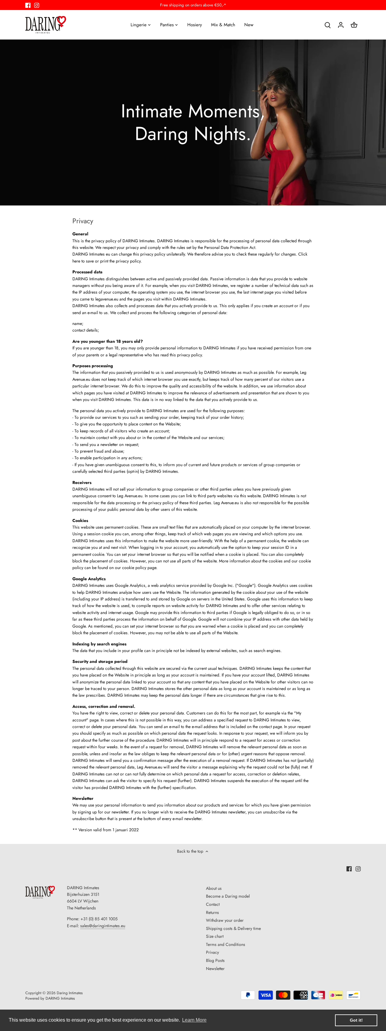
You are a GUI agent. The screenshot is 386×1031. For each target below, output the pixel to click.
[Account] (340, 24)
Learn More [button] (194, 1020)
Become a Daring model (228, 896)
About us (214, 888)
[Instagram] (36, 5)
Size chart (214, 936)
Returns (212, 912)
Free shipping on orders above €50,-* (193, 5)
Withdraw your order (225, 920)
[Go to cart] (354, 24)
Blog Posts (215, 960)
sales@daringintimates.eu (102, 926)
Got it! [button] (356, 1020)
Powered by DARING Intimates (50, 998)
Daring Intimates (70, 993)
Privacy (212, 952)
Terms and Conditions (225, 944)
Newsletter (215, 969)
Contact (213, 904)
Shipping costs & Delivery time (233, 928)
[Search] (327, 24)
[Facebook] (27, 5)
